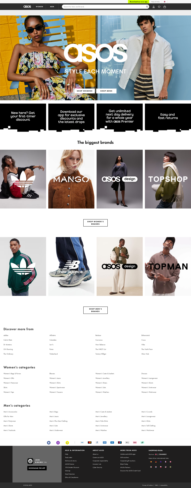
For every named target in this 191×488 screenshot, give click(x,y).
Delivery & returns (71, 461)
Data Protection (70, 474)
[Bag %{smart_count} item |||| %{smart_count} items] (164, 6)
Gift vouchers (124, 457)
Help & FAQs (155, 2)
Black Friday (124, 464)
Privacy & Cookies (147, 485)
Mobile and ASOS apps (128, 454)
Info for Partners (125, 467)
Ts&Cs (156, 485)
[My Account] (153, 6)
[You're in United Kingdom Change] (164, 1)
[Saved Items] (159, 6)
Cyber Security (97, 467)
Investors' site (97, 464)
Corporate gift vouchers (127, 461)
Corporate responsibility (100, 461)
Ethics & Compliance (71, 477)
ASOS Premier (69, 464)
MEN (52, 7)
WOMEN (39, 7)
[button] (151, 462)
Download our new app (138, 2)
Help (66, 454)
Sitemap (67, 471)
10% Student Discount (72, 467)
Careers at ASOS (98, 457)
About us (95, 454)
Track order (68, 457)
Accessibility (163, 485)
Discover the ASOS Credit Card (130, 471)
